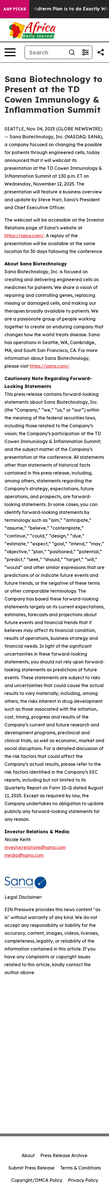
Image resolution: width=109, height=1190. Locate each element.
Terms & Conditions (80, 1168)
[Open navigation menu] (10, 52)
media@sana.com (24, 855)
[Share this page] (101, 52)
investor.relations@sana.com (35, 847)
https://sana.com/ (24, 235)
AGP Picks (14, 9)
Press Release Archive (63, 1155)
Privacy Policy (83, 1180)
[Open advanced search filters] (85, 52)
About (28, 1155)
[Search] (72, 52)
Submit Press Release (31, 1168)
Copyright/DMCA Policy (36, 1180)
